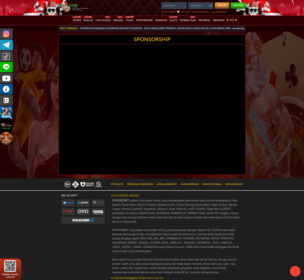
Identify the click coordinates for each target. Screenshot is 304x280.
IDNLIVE (88, 19)
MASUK (222, 5)
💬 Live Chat (183, 12)
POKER (77, 19)
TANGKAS (161, 20)
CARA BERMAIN (189, 184)
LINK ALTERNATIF (167, 184)
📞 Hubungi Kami (200, 12)
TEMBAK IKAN (188, 19)
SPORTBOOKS (144, 20)
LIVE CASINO (103, 19)
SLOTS (173, 19)
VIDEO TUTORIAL (212, 184)
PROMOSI (218, 20)
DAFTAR (238, 5)
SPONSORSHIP (234, 184)
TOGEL (130, 19)
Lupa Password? (219, 12)
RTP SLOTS (117, 184)
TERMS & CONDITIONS (140, 184)
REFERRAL (204, 20)
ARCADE (118, 19)
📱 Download (168, 12)
